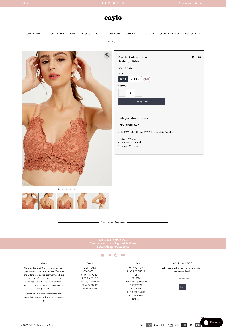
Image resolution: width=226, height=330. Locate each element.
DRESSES (85, 33)
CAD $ (202, 317)
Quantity (122, 85)
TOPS (72, 33)
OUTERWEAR (132, 33)
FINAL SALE (113, 41)
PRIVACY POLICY (90, 285)
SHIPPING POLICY (90, 274)
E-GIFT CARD (90, 267)
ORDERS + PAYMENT (90, 281)
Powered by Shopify (46, 325)
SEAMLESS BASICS (170, 33)
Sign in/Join (186, 3)
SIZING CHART (90, 288)
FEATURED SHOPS (55, 33)
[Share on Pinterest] (199, 57)
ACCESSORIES (192, 33)
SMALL (123, 79)
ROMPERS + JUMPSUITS (108, 33)
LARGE (146, 79)
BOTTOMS (149, 33)
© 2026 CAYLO (28, 325)
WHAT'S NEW (33, 33)
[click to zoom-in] (107, 55)
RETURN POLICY (90, 278)
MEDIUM (135, 79)
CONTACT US (90, 271)
